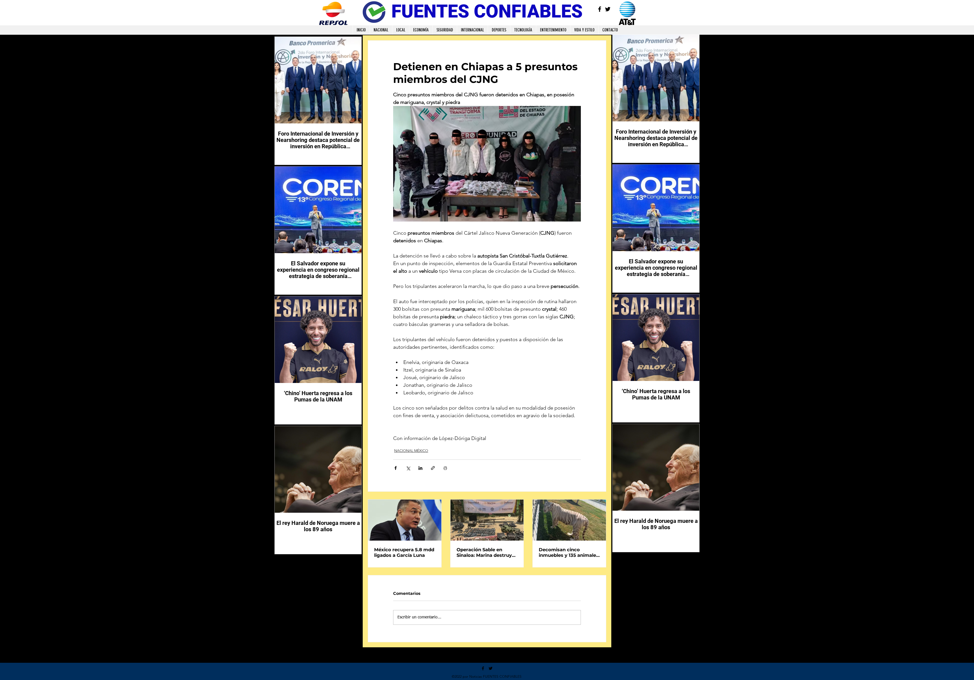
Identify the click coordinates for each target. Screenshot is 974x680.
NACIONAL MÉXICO (411, 450)
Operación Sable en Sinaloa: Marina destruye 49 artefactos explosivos (486, 552)
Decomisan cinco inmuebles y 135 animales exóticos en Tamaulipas (569, 552)
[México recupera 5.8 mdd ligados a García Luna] (404, 520)
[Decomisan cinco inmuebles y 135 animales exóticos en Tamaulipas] (569, 520)
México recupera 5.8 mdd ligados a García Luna (404, 552)
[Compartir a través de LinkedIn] (420, 468)
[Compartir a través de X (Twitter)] (408, 468)
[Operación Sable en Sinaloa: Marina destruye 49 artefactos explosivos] (487, 520)
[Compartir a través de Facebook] (395, 468)
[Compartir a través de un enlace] (432, 468)
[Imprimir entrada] (445, 468)
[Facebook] (599, 9)
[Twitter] (607, 9)
